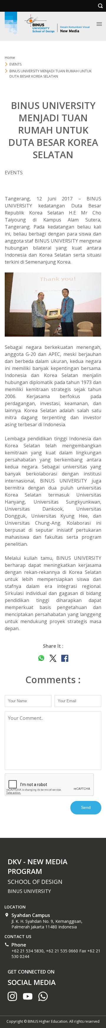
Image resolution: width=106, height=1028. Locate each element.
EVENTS (15, 64)
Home (10, 57)
